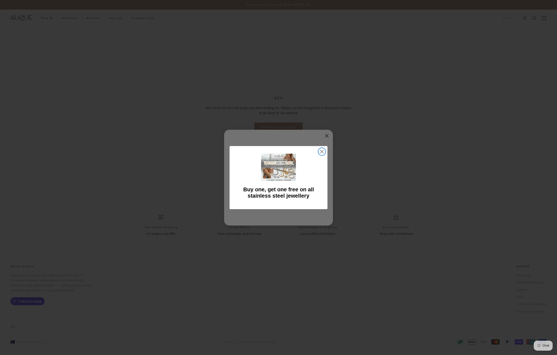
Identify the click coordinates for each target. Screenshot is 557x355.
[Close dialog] (322, 151)
